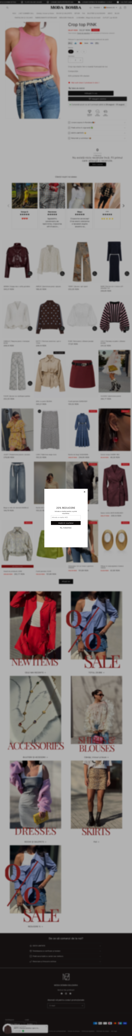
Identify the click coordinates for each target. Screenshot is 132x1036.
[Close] (84, 491)
